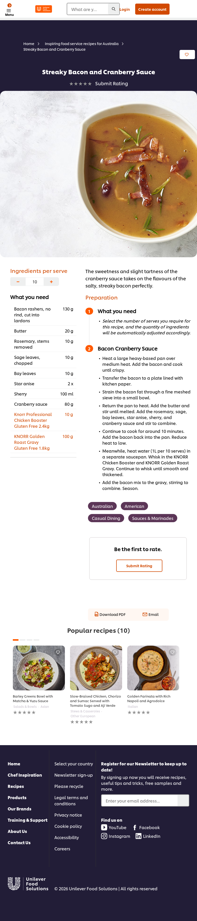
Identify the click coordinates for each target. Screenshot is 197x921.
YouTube (117, 827)
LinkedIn (151, 836)
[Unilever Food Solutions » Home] (43, 9)
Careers (62, 848)
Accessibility (66, 837)
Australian (102, 506)
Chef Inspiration (25, 775)
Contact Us (19, 842)
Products (17, 797)
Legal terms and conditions (71, 800)
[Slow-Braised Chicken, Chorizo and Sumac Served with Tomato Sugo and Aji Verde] (96, 668)
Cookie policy (68, 826)
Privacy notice (68, 815)
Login (125, 9)
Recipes (16, 786)
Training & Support (27, 820)
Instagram (119, 836)
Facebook (149, 827)
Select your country (73, 763)
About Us (17, 831)
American (134, 506)
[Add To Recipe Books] (187, 54)
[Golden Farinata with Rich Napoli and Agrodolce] (153, 668)
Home (14, 763)
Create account (152, 9)
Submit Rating (139, 565)
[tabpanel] (39, 680)
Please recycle (68, 786)
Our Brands (19, 808)
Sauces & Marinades (152, 518)
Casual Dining (106, 518)
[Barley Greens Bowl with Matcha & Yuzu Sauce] (39, 668)
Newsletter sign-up (73, 775)
